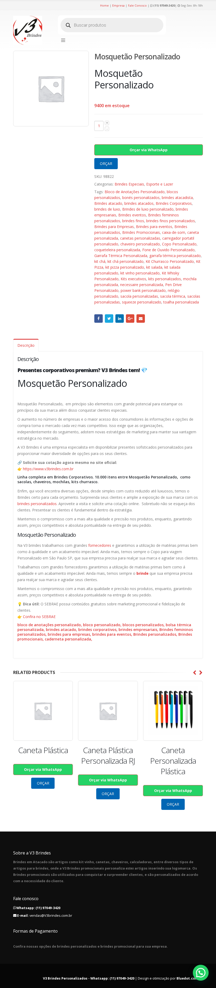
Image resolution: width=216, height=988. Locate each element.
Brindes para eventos (154, 226)
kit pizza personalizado (124, 267)
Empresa (118, 5)
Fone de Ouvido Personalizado (168, 249)
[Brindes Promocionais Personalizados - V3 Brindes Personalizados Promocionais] (27, 30)
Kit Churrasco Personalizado (170, 261)
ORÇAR (106, 163)
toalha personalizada (181, 302)
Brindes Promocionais (141, 232)
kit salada (154, 267)
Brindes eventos (132, 214)
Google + (130, 318)
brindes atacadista (177, 197)
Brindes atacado (108, 203)
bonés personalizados (141, 197)
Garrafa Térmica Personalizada (120, 255)
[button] (201, 973)
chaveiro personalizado (140, 243)
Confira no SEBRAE (39, 616)
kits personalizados (164, 278)
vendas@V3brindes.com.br (51, 915)
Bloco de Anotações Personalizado (135, 191)
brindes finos (133, 220)
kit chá (99, 261)
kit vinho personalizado (140, 273)
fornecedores (99, 545)
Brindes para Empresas (114, 226)
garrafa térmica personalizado (175, 255)
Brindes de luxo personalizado (148, 209)
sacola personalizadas (139, 296)
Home (104, 5)
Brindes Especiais (129, 184)
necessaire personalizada (141, 284)
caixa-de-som (173, 232)
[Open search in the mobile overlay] (112, 25)
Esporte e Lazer (159, 184)
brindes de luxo (107, 209)
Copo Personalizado (179, 243)
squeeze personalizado (141, 302)
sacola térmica (172, 296)
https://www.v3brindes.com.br (48, 468)
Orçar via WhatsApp (149, 149)
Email (140, 318)
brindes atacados (139, 203)
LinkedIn (119, 318)
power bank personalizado (143, 290)
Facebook (98, 318)
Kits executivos (133, 278)
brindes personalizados (37, 503)
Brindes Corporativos (174, 203)
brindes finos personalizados (170, 220)
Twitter (109, 318)
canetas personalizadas (140, 238)
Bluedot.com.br (189, 978)
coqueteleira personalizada (117, 249)
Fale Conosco (137, 5)
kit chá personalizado (125, 261)
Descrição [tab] (26, 345)
